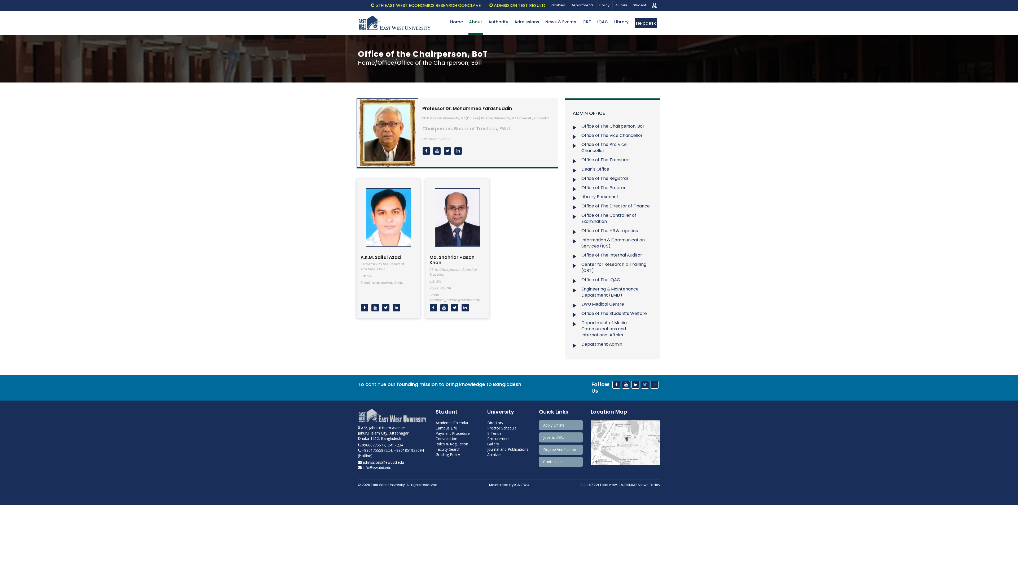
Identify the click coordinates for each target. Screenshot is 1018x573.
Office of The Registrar (605, 178)
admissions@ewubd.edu (383, 462)
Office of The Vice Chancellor (612, 135)
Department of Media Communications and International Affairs (604, 329)
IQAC (602, 22)
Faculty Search (448, 449)
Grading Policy (448, 454)
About (475, 22)
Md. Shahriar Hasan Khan (452, 260)
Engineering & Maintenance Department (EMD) (610, 292)
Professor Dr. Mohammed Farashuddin (467, 108)
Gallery (493, 443)
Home (456, 22)
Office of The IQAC (600, 280)
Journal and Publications (507, 449)
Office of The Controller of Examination (608, 218)
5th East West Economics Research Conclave (404, 5)
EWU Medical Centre (602, 304)
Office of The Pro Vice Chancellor (604, 147)
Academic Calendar (452, 422)
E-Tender (495, 433)
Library (621, 22)
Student (639, 5)
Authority (498, 22)
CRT (586, 22)
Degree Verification (559, 449)
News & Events (560, 22)
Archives (494, 454)
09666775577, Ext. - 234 (382, 445)
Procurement (498, 438)
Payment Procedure (453, 433)
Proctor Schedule (502, 428)
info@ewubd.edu (376, 467)
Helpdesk (646, 23)
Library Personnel (599, 197)
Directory (495, 422)
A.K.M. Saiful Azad (381, 257)
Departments (582, 5)
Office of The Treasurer (605, 160)
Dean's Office (595, 169)
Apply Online (553, 425)
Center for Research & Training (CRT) (613, 267)
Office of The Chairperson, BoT (613, 126)
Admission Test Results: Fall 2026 (507, 5)
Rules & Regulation (452, 443)
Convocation (446, 438)
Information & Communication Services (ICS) (613, 243)
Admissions (526, 22)
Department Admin (601, 344)
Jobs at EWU (553, 437)
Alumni (621, 5)
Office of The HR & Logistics (609, 231)
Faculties (557, 5)
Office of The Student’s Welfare (614, 313)
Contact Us (552, 461)
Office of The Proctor (603, 188)
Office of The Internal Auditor (611, 255)
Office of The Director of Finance (615, 206)
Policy (604, 5)
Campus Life (446, 428)
